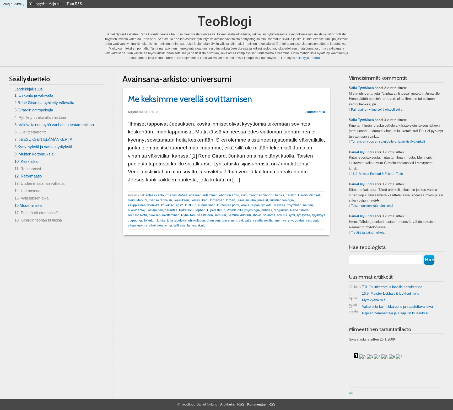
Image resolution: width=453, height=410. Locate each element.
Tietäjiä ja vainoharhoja (368, 232)
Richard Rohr (137, 215)
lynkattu (266, 205)
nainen (308, 205)
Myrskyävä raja (367, 301)
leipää (255, 205)
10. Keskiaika (25, 161)
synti (291, 215)
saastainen (205, 215)
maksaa (279, 205)
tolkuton (149, 220)
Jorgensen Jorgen (222, 200)
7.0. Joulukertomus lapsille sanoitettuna (385, 287)
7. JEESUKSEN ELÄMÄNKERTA (43, 139)
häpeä (279, 195)
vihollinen (156, 225)
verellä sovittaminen (267, 220)
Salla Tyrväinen (361, 88)
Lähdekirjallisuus (28, 89)
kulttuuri (190, 205)
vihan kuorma (137, 225)
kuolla (245, 205)
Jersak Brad (199, 200)
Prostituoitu (235, 210)
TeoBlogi (224, 21)
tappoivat (136, 220)
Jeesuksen (181, 200)
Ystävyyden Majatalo (45, 4)
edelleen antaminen (203, 195)
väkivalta (245, 220)
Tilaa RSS (74, 4)
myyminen (294, 205)
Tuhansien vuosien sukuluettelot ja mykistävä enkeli (388, 141)
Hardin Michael (309, 195)
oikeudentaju (137, 210)
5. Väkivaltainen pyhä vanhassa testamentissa (54, 124)
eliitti (244, 195)
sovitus (282, 215)
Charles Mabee (176, 195)
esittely (301, 58)
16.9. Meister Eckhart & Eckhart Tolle (377, 174)
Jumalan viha (246, 200)
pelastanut (217, 210)
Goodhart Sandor (261, 195)
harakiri (291, 195)
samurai (220, 215)
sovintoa (269, 215)
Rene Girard (299, 210)
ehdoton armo (229, 195)
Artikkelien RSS (232, 404)
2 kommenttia (315, 112)
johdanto (316, 58)
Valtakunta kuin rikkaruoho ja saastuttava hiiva (391, 308)
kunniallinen (206, 205)
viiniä (168, 225)
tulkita (161, 220)
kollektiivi (167, 205)
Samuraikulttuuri (239, 215)
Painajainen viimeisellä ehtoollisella (376, 109)
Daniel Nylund (360, 152)
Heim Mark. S (137, 200)
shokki (257, 215)
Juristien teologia (281, 200)
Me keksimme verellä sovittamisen (190, 99)
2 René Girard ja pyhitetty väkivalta (44, 102)
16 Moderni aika (28, 205)
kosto (180, 205)
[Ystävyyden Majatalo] (351, 392)
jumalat (262, 200)
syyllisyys (318, 215)
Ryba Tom (188, 215)
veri (308, 220)
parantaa (171, 210)
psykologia (252, 210)
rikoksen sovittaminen (164, 215)
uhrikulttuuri (196, 220)
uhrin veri (213, 220)
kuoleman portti (228, 205)
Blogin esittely (13, 4)
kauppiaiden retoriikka (144, 205)
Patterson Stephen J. (194, 210)
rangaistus (281, 210)
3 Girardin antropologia (33, 110)
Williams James (185, 225)
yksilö (201, 225)
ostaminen (155, 210)
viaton (317, 220)
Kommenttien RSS (261, 404)
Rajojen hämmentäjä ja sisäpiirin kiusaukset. (396, 313)
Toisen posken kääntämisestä (372, 206)
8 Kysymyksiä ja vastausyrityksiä (43, 146)
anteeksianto (154, 195)
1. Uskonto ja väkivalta (33, 95)
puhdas (266, 210)
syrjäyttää (303, 215)
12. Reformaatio (28, 176)
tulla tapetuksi (177, 220)
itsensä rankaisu (160, 200)
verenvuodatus (293, 220)
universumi (229, 220)
